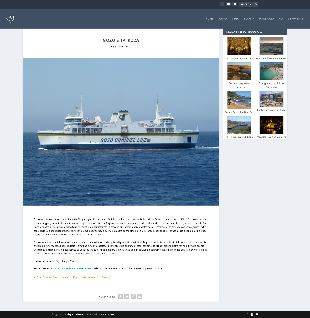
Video (235, 18)
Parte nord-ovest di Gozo (271, 109)
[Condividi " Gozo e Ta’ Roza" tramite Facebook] (120, 296)
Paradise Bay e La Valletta (271, 136)
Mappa (222, 18)
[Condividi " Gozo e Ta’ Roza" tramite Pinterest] (133, 296)
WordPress (108, 314)
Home (209, 18)
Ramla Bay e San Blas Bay (239, 112)
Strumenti (295, 18)
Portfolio (266, 18)
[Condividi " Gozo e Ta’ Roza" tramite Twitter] (127, 296)
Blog (247, 18)
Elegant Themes (75, 314)
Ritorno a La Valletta (239, 58)
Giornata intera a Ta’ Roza (271, 58)
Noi (281, 18)
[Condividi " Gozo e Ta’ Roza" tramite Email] (139, 296)
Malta (129, 46)
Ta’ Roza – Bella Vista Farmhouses (73, 268)
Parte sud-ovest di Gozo (239, 136)
